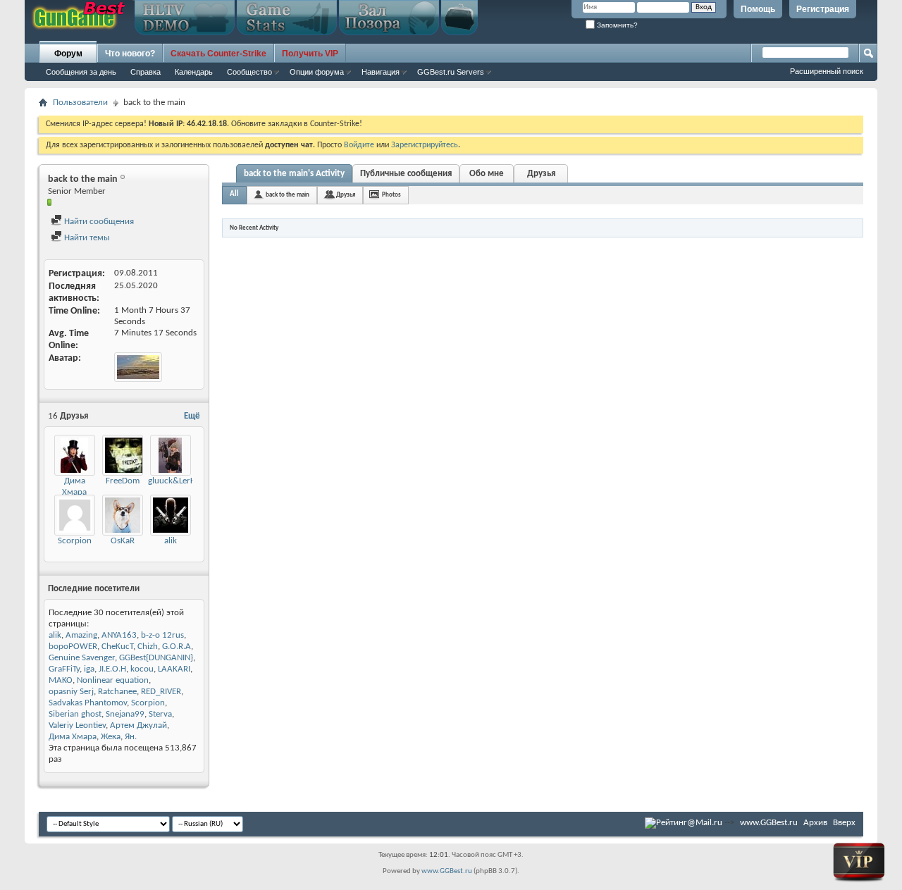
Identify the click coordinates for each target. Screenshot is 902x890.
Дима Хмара (73, 736)
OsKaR (123, 540)
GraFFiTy (64, 669)
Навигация (381, 72)
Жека (111, 736)
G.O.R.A (176, 646)
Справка (145, 72)
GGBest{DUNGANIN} (156, 657)
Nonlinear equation (113, 680)
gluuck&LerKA (174, 481)
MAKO (61, 680)
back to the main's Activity (294, 173)
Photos (391, 195)
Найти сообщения (98, 221)
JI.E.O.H (112, 669)
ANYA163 (119, 635)
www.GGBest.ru (769, 822)
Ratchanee (117, 691)
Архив (815, 822)
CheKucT (117, 646)
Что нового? (130, 53)
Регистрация (822, 9)
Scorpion (75, 540)
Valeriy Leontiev (77, 725)
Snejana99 (125, 714)
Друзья (541, 173)
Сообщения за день (81, 72)
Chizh (147, 646)
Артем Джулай (138, 725)
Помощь (758, 9)
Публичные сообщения (406, 173)
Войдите (359, 145)
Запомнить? (616, 25)
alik (170, 540)
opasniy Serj (71, 691)
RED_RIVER (161, 691)
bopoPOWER (73, 646)
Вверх (844, 822)
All (234, 194)
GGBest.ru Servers (450, 72)
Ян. (131, 736)
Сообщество (249, 72)
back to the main (287, 195)
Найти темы (86, 237)
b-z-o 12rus (162, 635)
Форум (68, 53)
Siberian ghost (75, 714)
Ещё (192, 416)
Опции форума (317, 72)
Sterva (160, 714)
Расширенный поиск (826, 71)
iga (89, 669)
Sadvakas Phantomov (88, 702)
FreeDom (123, 481)
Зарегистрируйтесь (424, 145)
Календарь (194, 72)
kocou (142, 669)
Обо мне (486, 173)
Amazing (81, 635)
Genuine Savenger (82, 657)
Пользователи (80, 102)
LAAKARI (174, 669)
